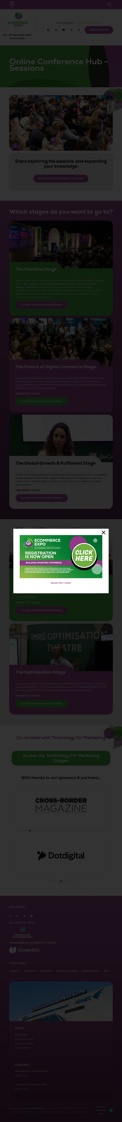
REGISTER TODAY (61, 583)
